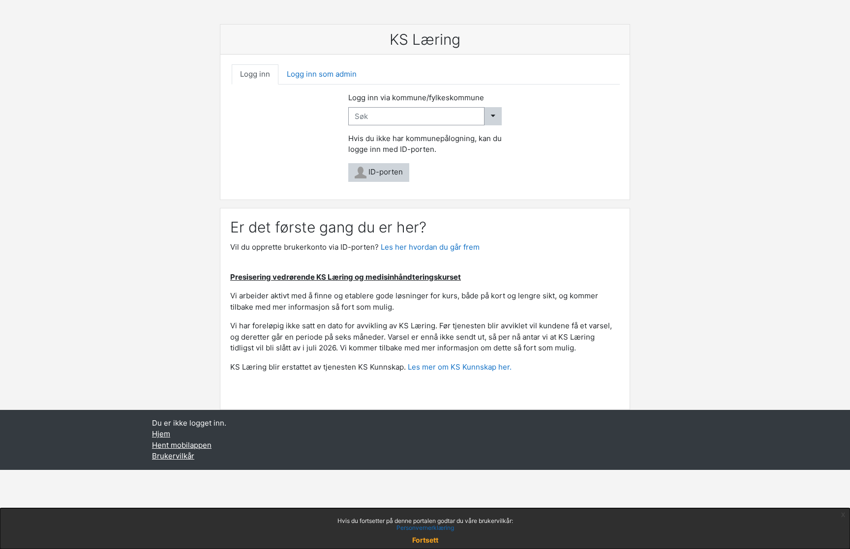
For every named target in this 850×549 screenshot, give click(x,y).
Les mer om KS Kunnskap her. (461, 367)
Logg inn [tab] (255, 74)
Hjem (161, 433)
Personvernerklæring (425, 527)
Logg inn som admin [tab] (322, 74)
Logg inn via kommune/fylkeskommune (416, 97)
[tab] (255, 74)
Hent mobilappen (182, 445)
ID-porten (384, 171)
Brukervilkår (173, 456)
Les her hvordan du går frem (430, 247)
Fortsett (425, 540)
